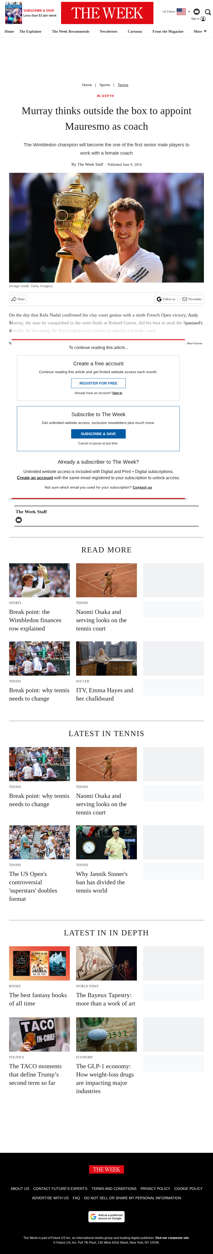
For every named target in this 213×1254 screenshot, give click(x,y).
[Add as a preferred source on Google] (106, 1216)
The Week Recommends (70, 31)
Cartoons (135, 31)
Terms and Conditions (113, 1189)
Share (21, 299)
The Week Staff (90, 164)
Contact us (142, 487)
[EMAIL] (20, 520)
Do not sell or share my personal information (132, 1198)
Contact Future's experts (60, 1189)
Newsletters (108, 31)
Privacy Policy (155, 1189)
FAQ (76, 1198)
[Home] (8, 32)
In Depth (106, 96)
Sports (104, 85)
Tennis (123, 85)
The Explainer (30, 31)
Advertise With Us (50, 1198)
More (198, 31)
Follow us (169, 299)
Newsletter (195, 299)
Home (87, 85)
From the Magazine (167, 31)
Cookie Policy (188, 1189)
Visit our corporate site (172, 1238)
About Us (20, 1189)
